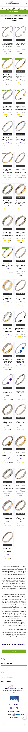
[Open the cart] (26, 4)
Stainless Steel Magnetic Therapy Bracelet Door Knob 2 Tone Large (7, 455)
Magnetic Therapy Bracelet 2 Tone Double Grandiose (7, 298)
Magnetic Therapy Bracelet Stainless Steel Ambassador (20, 518)
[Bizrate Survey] (17, 701)
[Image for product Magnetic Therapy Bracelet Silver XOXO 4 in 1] (7, 126)
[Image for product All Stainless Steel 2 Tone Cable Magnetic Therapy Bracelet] (7, 32)
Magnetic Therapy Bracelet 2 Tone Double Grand (7, 518)
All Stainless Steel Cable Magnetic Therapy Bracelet (20, 45)
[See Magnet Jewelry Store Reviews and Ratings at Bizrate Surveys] (14, 699)
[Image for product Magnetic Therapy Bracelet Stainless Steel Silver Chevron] (20, 410)
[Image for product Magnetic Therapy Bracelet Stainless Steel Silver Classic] (7, 410)
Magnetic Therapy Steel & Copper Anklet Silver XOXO (20, 392)
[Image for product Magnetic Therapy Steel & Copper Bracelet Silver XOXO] (20, 158)
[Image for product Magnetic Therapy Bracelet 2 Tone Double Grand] (7, 506)
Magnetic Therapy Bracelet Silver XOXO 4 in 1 (7, 139)
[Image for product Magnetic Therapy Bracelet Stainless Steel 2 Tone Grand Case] (20, 441)
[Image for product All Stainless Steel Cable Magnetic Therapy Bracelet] (20, 32)
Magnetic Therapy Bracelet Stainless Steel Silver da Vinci (8, 487)
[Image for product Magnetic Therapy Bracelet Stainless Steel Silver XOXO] (7, 95)
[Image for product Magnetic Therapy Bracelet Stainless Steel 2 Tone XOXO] (7, 63)
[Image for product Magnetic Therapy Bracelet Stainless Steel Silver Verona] (20, 285)
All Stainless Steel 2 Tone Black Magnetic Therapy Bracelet (20, 330)
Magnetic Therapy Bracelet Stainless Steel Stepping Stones (7, 551)
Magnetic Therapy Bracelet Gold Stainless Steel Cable (20, 108)
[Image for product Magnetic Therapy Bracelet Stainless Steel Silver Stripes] (20, 221)
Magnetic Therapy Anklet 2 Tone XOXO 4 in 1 (7, 265)
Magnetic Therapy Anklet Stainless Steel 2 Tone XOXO (7, 171)
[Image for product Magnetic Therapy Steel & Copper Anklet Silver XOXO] (20, 380)
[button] (1, 4)
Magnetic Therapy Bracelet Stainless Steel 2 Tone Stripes (20, 202)
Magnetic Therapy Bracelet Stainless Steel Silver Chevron (20, 422)
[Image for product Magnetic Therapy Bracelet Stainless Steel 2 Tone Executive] (7, 348)
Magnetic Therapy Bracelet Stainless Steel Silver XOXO (7, 108)
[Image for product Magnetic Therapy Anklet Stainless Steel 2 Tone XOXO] (7, 158)
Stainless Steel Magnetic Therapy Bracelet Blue (20, 361)
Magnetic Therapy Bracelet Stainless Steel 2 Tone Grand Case (20, 455)
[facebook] (11, 708)
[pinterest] (14, 708)
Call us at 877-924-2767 (14, 695)
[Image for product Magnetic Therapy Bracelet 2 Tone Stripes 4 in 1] (7, 189)
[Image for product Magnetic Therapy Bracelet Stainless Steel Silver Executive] (7, 221)
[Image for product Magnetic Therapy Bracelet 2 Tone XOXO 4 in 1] (20, 63)
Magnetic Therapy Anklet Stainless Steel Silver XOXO (20, 139)
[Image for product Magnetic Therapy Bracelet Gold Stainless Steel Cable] (20, 95)
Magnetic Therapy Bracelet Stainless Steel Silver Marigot (20, 487)
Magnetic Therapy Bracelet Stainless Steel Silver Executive (7, 234)
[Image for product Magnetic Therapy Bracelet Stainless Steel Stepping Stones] (7, 537)
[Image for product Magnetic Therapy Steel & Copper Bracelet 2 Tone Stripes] (7, 317)
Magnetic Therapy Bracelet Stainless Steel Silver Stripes (20, 234)
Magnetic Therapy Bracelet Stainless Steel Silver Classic (7, 422)
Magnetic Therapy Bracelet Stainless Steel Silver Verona (20, 298)
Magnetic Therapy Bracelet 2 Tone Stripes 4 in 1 (7, 202)
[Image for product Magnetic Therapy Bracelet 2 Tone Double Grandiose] (7, 285)
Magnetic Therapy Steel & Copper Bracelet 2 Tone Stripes (7, 330)
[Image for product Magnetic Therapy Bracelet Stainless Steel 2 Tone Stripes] (20, 189)
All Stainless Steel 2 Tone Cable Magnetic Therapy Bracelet (7, 45)
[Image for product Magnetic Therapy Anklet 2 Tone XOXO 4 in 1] (7, 252)
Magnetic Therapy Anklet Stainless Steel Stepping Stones (20, 266)
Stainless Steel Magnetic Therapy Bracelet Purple (7, 392)
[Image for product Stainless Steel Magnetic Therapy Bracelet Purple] (7, 380)
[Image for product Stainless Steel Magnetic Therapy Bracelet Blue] (20, 348)
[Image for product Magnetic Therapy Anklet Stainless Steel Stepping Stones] (20, 252)
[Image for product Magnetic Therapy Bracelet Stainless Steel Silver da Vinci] (7, 474)
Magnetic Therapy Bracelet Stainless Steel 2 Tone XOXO (7, 76)
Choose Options (7, 39)
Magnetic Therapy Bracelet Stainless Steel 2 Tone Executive (7, 362)
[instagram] (16, 708)
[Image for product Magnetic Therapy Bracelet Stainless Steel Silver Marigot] (20, 474)
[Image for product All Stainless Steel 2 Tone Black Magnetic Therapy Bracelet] (20, 317)
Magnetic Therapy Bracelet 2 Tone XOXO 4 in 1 (20, 76)
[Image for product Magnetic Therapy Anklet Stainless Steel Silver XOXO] (20, 126)
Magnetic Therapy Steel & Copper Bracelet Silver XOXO (20, 171)
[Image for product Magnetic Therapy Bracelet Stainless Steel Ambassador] (20, 506)
